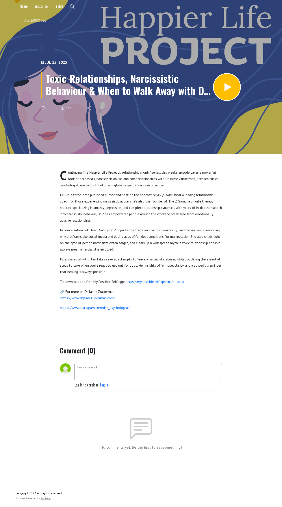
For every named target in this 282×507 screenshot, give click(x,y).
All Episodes (35, 20)
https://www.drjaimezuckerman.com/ (87, 298)
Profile (58, 6)
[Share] (89, 108)
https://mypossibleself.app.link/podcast (155, 281)
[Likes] (43, 108)
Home (24, 6)
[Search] (72, 6)
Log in (104, 385)
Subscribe (41, 6)
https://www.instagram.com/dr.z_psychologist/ (95, 307)
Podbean (46, 498)
